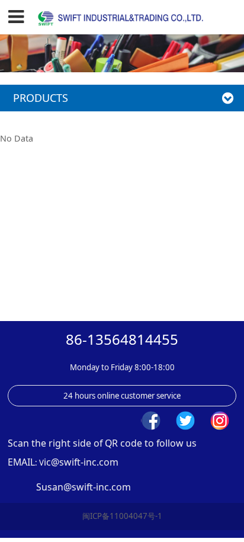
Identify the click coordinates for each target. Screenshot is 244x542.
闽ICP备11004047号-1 (122, 516)
